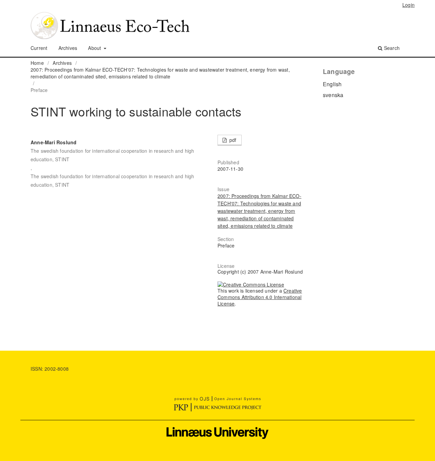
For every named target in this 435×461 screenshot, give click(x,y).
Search (391, 47)
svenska (333, 95)
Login (408, 4)
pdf (232, 139)
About (95, 47)
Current (39, 47)
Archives (67, 47)
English (332, 84)
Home (37, 62)
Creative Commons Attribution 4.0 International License (260, 297)
